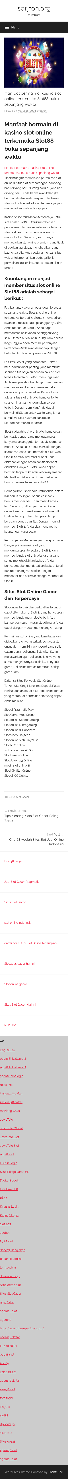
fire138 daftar (8, 1346)
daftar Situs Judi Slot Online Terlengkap (30, 943)
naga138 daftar (10, 1337)
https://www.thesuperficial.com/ (22, 1328)
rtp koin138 (7, 1424)
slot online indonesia (17, 922)
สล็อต (3, 1198)
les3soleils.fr (8, 1267)
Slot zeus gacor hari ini (19, 963)
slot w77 (5, 1224)
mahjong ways (10, 1111)
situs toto (6, 1433)
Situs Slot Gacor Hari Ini (20, 1004)
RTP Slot (10, 1025)
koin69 (4, 1363)
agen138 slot (8, 1311)
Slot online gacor (15, 984)
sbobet (4, 1232)
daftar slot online (11, 1259)
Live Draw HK (9, 1189)
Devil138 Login (9, 1180)
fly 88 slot (6, 1241)
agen (43, 110)
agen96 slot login (11, 1076)
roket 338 (6, 1084)
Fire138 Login (13, 861)
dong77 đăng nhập (12, 1250)
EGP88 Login (8, 1163)
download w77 (10, 1276)
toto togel (6, 1398)
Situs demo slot (10, 1285)
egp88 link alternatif (13, 1058)
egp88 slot (7, 1154)
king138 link (7, 1050)
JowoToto (6, 1119)
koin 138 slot (8, 1372)
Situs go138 (7, 1441)
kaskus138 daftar (11, 1093)
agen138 (5, 1319)
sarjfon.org (34, 8)
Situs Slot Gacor (19, 797)
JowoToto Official (11, 1128)
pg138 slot (7, 1302)
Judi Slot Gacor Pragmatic (21, 881)
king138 (5, 1406)
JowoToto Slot (9, 1137)
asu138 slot (7, 1389)
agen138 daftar (10, 1380)
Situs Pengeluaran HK (14, 1172)
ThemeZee (55, 1472)
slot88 (4, 1415)
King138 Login (9, 1206)
